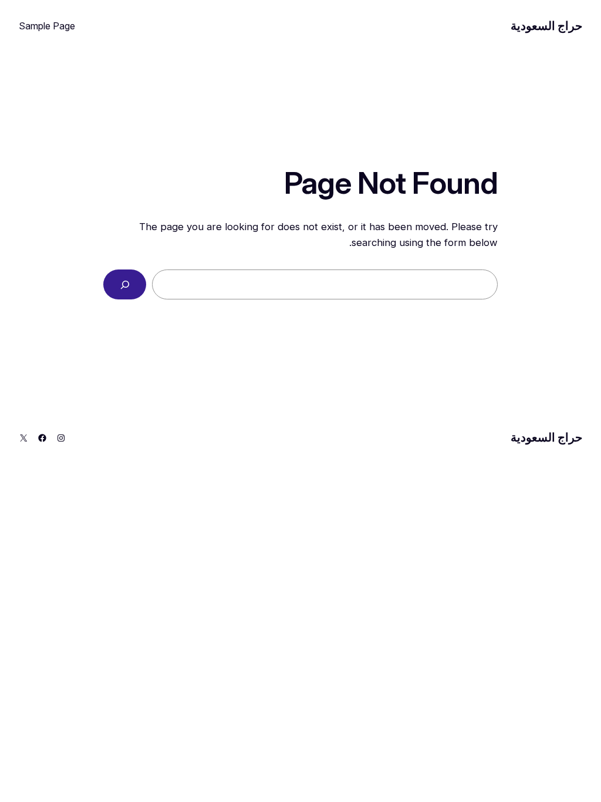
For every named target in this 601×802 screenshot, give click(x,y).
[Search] (124, 284)
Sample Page (47, 26)
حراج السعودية (546, 26)
